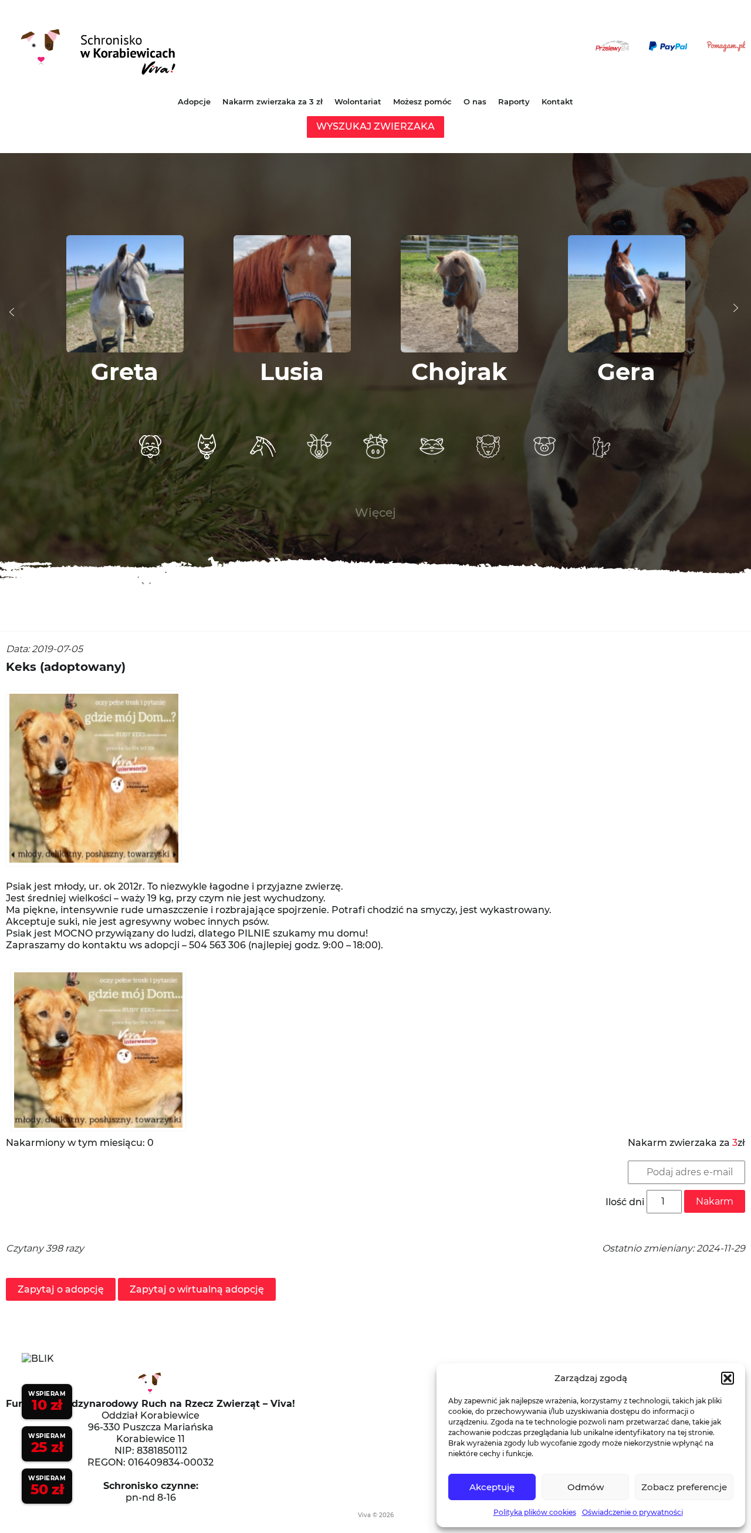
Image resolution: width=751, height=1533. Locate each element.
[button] (727, 1378)
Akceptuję (492, 1487)
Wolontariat (357, 101)
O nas (475, 101)
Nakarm (714, 1201)
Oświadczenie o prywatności (632, 1512)
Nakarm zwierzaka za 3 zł (272, 101)
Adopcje (194, 101)
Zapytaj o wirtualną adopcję (197, 1289)
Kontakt (557, 101)
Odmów (585, 1487)
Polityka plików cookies (534, 1512)
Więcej (375, 513)
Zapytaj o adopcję (61, 1289)
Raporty (514, 101)
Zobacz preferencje (684, 1487)
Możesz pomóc (422, 101)
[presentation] (12, 312)
